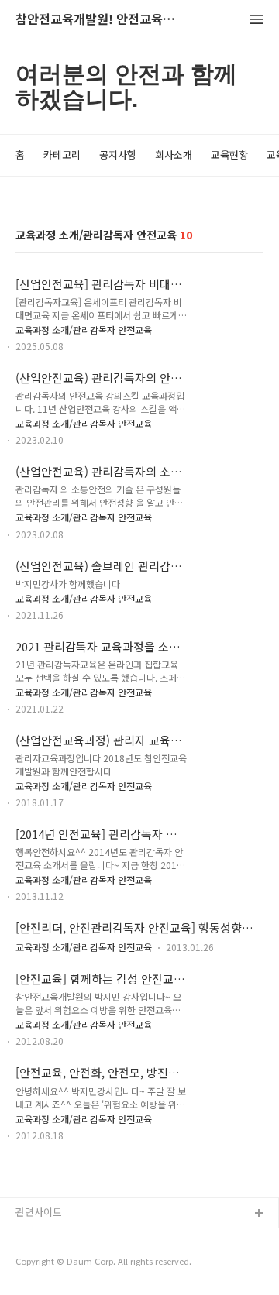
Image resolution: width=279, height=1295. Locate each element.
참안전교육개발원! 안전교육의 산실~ (101, 20)
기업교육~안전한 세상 (62, 1263)
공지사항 (117, 154)
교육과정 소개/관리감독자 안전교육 (84, 329)
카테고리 (62, 154)
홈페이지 (34, 1238)
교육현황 (229, 154)
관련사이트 (39, 1211)
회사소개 (173, 154)
